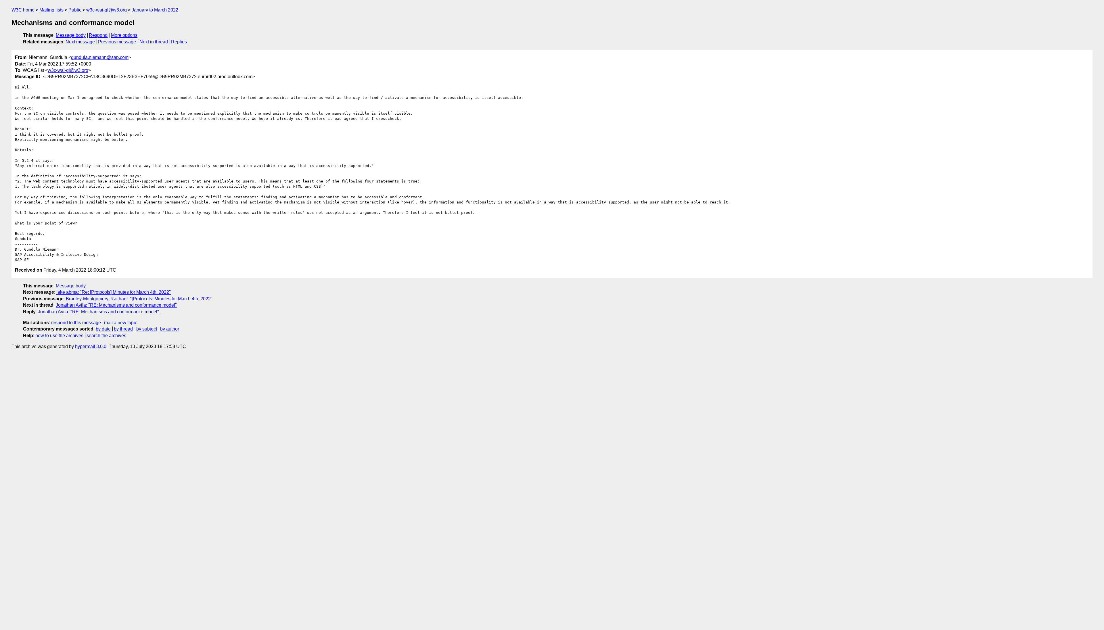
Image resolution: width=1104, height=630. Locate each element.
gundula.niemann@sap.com (100, 57)
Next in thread (153, 41)
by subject (146, 328)
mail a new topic (120, 322)
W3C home (23, 9)
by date (103, 328)
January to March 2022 (155, 9)
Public (74, 9)
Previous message (117, 41)
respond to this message (76, 322)
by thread (123, 328)
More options (124, 35)
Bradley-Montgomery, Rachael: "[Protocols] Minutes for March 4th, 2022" (139, 298)
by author (169, 328)
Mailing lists (51, 9)
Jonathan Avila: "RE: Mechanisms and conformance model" (116, 305)
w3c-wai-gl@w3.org (106, 9)
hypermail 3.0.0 (90, 346)
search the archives (106, 335)
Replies (179, 41)
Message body (71, 35)
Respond (98, 35)
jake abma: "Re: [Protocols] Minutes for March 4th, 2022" (113, 292)
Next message (80, 41)
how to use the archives (59, 335)
